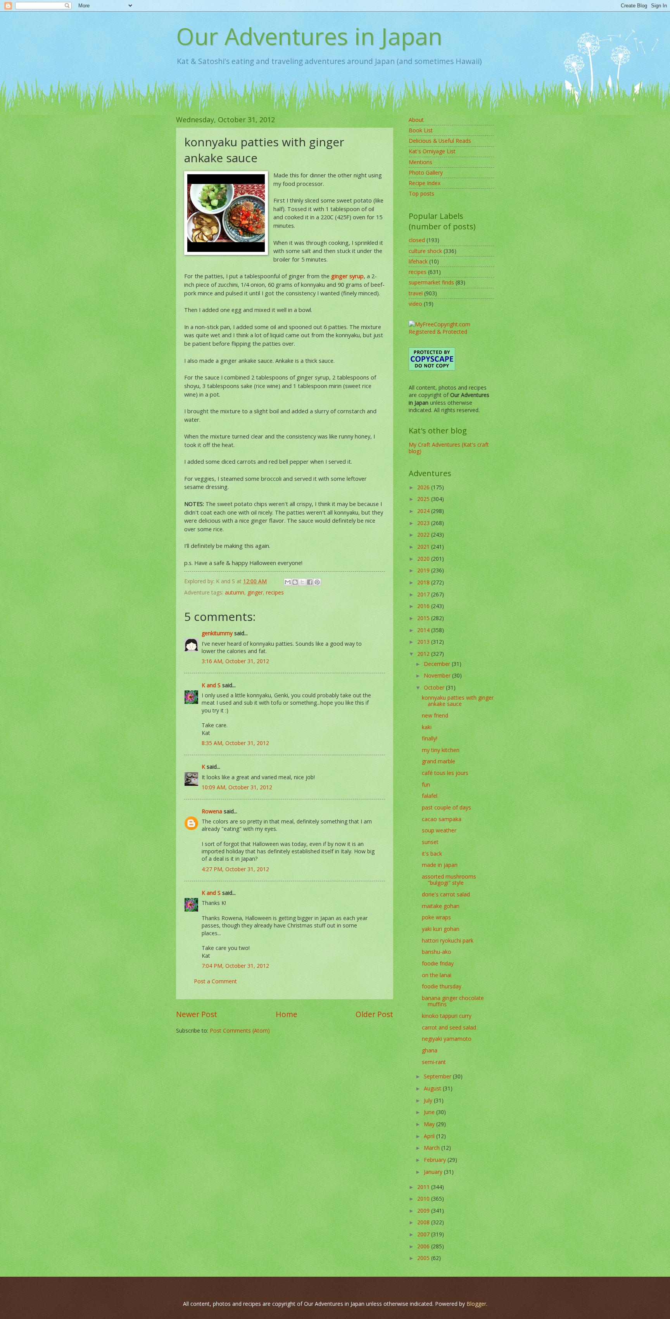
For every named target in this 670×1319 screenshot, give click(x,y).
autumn (234, 592)
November (438, 675)
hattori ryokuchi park (447, 940)
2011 (424, 1187)
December (438, 663)
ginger (255, 592)
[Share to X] (302, 582)
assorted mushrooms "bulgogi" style (449, 880)
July (429, 1100)
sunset (430, 842)
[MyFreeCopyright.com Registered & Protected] (451, 331)
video (415, 303)
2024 (424, 511)
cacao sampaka (441, 819)
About (416, 119)
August (433, 1088)
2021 (424, 546)
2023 (424, 523)
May (430, 1124)
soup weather (439, 830)
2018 (424, 582)
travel (416, 293)
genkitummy (217, 633)
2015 (424, 618)
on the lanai (436, 975)
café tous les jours (445, 772)
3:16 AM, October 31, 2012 (235, 661)
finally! (429, 738)
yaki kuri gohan (440, 928)
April (430, 1136)
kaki (427, 727)
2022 (424, 534)
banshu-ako (436, 951)
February (435, 1159)
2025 (424, 499)
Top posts (421, 193)
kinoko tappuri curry (446, 1015)
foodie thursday (441, 986)
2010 (424, 1198)
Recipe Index (424, 183)
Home (286, 1014)
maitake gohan (440, 906)
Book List (421, 130)
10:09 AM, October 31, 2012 (237, 787)
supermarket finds (431, 282)
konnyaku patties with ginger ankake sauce (458, 701)
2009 (424, 1210)
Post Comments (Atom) (240, 1030)
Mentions (420, 162)
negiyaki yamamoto (446, 1038)
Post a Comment (215, 981)
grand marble (438, 761)
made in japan (440, 864)
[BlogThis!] (295, 582)
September (438, 1076)
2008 (424, 1222)
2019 (424, 570)
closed (417, 240)
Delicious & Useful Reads (440, 140)
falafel (429, 795)
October (435, 687)
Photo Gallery (426, 172)
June (430, 1112)
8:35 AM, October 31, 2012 (235, 743)
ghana (429, 1050)
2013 (424, 641)
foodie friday (438, 963)
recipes (275, 592)
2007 (424, 1234)
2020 (424, 558)
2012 (424, 653)
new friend (435, 715)
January (434, 1171)
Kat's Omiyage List (432, 151)
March (432, 1147)
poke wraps (436, 917)
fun (426, 784)
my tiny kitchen (440, 750)
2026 (424, 487)
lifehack (418, 261)
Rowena (212, 811)
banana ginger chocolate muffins (453, 1001)
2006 (424, 1246)
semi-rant (434, 1062)
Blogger (476, 1303)
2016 (424, 606)
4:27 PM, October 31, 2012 (235, 869)
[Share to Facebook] (310, 582)
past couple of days (446, 807)
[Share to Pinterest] (317, 582)
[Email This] (288, 582)
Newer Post (196, 1014)
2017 (424, 594)
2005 (424, 1258)
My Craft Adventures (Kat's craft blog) (449, 448)
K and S (211, 685)
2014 (424, 630)
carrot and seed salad (449, 1027)
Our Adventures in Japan (309, 36)
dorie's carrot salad (446, 894)
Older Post (374, 1014)
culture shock (425, 251)
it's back (432, 853)
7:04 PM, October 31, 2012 (235, 965)
